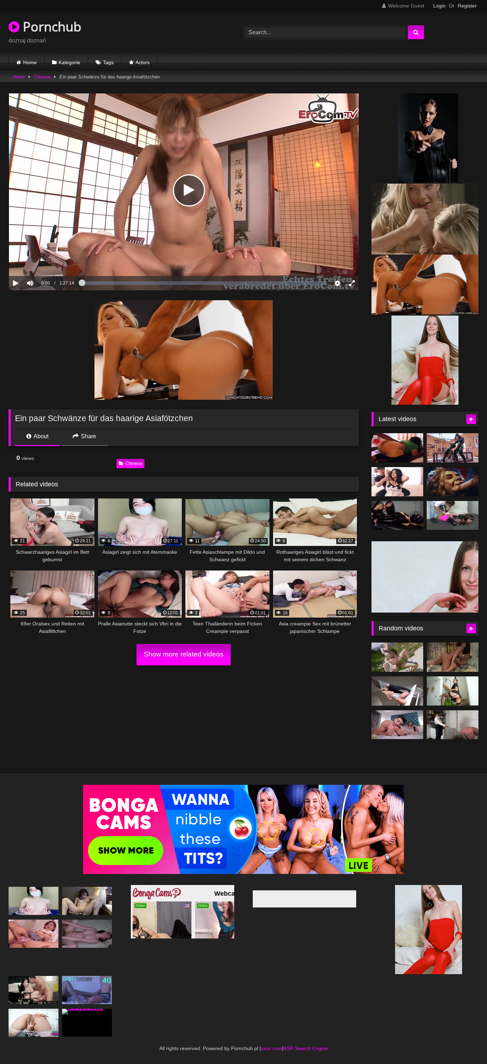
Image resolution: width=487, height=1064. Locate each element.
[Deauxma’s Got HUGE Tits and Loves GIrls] (452, 646)
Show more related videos (184, 654)
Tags (108, 62)
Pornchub (50, 26)
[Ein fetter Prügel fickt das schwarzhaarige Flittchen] (33, 1012)
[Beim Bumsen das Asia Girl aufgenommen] (87, 923)
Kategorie (69, 62)
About (40, 436)
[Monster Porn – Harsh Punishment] (452, 481)
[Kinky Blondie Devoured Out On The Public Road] (87, 1012)
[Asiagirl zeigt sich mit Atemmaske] (33, 890)
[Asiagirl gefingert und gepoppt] (33, 923)
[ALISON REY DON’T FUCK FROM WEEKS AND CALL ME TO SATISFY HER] (397, 714)
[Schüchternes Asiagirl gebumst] (87, 890)
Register (467, 6)
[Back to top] (465, 1043)
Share (88, 436)
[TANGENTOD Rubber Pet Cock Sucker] (452, 447)
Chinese (42, 77)
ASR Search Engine (305, 1038)
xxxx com (271, 1038)
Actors (142, 62)
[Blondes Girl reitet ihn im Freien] (397, 646)
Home (30, 62)
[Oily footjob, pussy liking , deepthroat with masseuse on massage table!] (452, 680)
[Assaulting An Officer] (452, 714)
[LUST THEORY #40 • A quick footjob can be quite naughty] (87, 980)
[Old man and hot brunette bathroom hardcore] (452, 515)
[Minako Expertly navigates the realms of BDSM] (397, 481)
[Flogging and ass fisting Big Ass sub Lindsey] (397, 447)
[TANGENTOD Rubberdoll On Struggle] (397, 515)
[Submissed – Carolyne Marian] (397, 680)
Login (439, 6)
